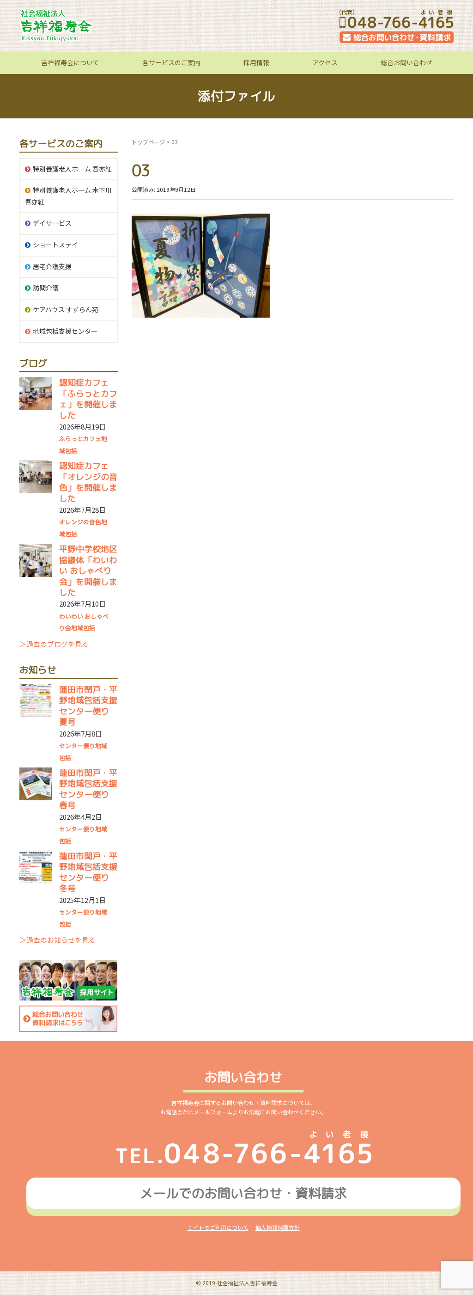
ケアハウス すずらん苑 (65, 309)
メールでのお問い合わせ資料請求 (243, 1193)
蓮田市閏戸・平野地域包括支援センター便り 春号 (88, 789)
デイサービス (52, 222)
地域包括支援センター (65, 331)
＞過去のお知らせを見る (57, 940)
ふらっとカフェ (80, 438)
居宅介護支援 (52, 266)
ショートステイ (55, 244)
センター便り (77, 745)
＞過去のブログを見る (54, 644)
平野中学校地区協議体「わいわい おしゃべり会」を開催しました (88, 570)
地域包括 (83, 627)
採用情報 (256, 62)
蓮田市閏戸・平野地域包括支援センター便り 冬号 (88, 872)
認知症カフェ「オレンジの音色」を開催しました (88, 482)
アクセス (325, 62)
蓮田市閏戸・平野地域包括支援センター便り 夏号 (88, 706)
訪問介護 (46, 287)
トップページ (148, 142)
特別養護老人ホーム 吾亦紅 (72, 168)
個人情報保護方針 (277, 1227)
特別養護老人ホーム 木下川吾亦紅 (68, 195)
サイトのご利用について (218, 1227)
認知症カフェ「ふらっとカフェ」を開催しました (88, 399)
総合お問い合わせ (406, 62)
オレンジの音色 (80, 521)
